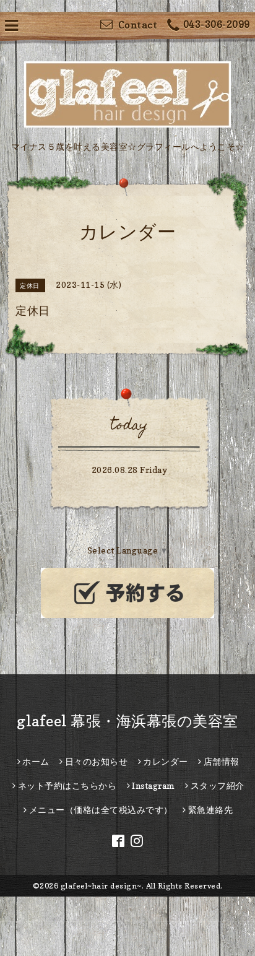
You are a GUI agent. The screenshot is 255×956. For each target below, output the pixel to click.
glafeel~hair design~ (101, 885)
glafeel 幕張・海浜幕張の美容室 (127, 721)
